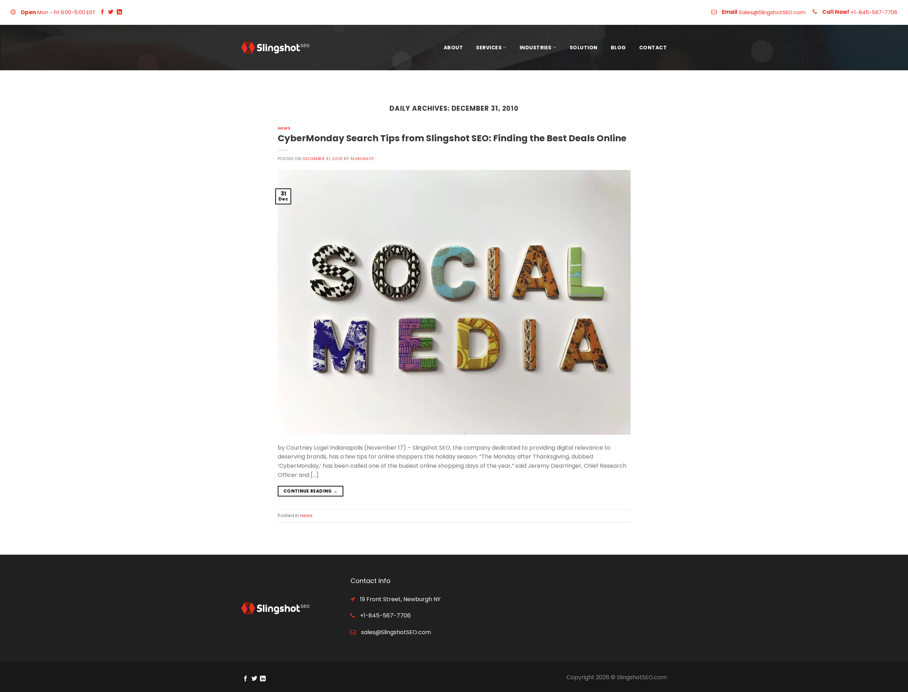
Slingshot (362, 158)
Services (489, 47)
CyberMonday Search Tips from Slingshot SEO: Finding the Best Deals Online (452, 138)
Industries (536, 47)
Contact (653, 47)
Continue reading (310, 491)
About (453, 47)
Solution (584, 47)
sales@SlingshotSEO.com (395, 632)
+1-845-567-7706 (874, 12)
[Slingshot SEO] (276, 47)
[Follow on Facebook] (102, 12)
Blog (618, 47)
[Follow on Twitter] (111, 12)
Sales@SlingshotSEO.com (772, 12)
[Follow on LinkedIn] (119, 12)
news (284, 128)
